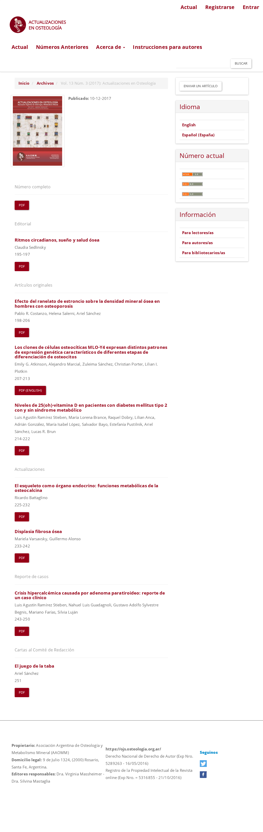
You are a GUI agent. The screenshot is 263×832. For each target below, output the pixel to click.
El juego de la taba (34, 666)
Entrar (251, 7)
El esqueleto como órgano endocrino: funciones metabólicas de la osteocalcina (86, 488)
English (189, 124)
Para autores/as (197, 242)
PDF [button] (22, 205)
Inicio (24, 83)
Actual (189, 7)
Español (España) (198, 134)
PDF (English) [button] (30, 390)
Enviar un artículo (201, 86)
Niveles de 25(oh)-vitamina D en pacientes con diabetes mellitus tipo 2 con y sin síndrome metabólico (91, 407)
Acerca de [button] (109, 46)
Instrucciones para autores (167, 46)
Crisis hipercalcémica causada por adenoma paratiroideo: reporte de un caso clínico (90, 595)
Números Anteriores (62, 46)
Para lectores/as (198, 232)
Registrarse (219, 7)
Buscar (241, 63)
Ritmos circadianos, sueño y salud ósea (57, 240)
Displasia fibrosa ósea (38, 531)
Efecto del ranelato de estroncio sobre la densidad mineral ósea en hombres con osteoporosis (87, 303)
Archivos (45, 83)
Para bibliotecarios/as (203, 252)
